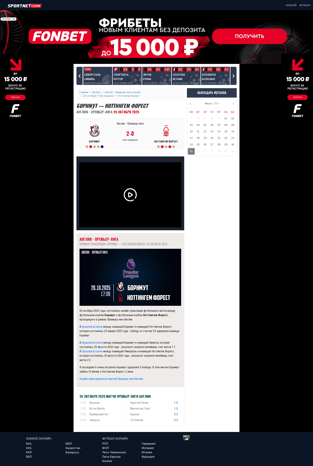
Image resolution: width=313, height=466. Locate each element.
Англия (107, 461)
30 (211, 118)
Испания (148, 448)
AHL (29, 448)
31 (219, 118)
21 (219, 138)
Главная (83, 92)
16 (232, 131)
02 (232, 118)
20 (211, 138)
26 (205, 144)
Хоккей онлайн (38, 438)
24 (191, 144)
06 (211, 124)
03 (191, 124)
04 (198, 124)
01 (225, 118)
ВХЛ (29, 456)
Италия (147, 452)
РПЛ (105, 443)
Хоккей (291, 5)
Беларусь (72, 452)
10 (191, 131)
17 (191, 138)
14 (219, 131)
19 (205, 138)
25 (198, 144)
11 (198, 131)
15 (225, 131)
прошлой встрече (92, 326)
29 (205, 118)
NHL (29, 443)
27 (191, 118)
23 (232, 138)
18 (198, 138)
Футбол (304, 5)
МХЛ (69, 443)
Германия (148, 443)
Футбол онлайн (115, 438)
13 (211, 131)
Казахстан (73, 448)
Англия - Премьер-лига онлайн (123, 92)
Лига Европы (111, 456)
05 (205, 124)
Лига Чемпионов (114, 452)
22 (225, 138)
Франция (148, 456)
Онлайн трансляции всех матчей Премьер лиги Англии (111, 379)
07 (219, 124)
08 (225, 124)
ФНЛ (105, 448)
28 (198, 118)
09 (232, 124)
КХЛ (29, 452)
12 (205, 131)
